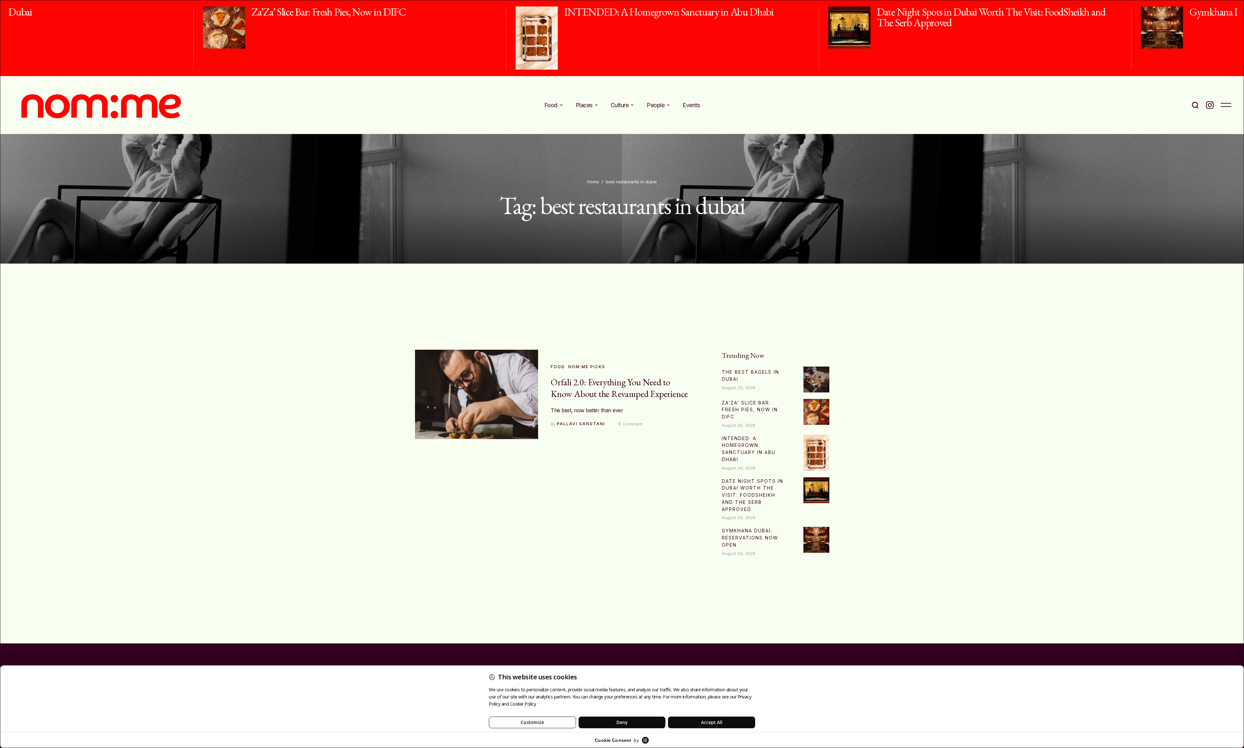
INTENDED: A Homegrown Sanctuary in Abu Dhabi (472, 12)
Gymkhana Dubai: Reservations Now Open (1075, 12)
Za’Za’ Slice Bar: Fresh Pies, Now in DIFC (132, 12)
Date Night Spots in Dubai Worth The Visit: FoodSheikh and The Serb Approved (794, 17)
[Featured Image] (27, 27)
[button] (561, 105)
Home (593, 181)
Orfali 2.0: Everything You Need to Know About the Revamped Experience (619, 388)
